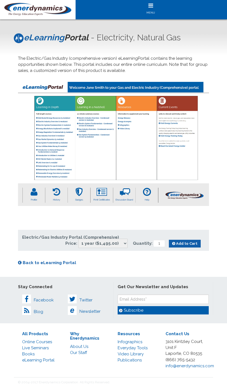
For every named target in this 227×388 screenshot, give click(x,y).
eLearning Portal (38, 360)
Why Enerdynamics (84, 336)
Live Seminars (35, 347)
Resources (129, 333)
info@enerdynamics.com (190, 365)
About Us (79, 346)
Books (28, 353)
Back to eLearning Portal (49, 262)
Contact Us (177, 333)
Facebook (44, 300)
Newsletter (85, 310)
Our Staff (78, 352)
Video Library (131, 353)
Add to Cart (186, 243)
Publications (130, 360)
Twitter (85, 300)
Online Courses (37, 341)
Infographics (130, 341)
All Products (35, 333)
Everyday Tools (133, 347)
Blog (38, 311)
